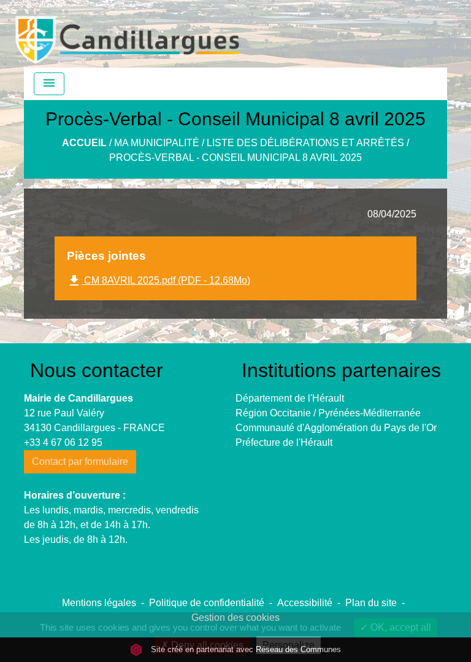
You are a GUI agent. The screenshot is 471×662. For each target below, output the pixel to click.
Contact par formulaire (80, 461)
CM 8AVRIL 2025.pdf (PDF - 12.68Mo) (158, 280)
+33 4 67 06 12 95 (63, 442)
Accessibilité (304, 603)
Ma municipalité (156, 143)
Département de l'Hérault (290, 398)
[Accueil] (127, 33)
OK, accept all (399, 627)
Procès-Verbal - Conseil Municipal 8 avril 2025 (235, 157)
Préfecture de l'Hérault (284, 442)
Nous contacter (96, 370)
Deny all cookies (206, 645)
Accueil (84, 143)
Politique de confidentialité (206, 603)
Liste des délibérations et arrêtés (305, 143)
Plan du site (371, 603)
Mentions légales (99, 603)
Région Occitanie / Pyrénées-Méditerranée (328, 413)
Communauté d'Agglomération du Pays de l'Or (336, 428)
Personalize (288, 645)
